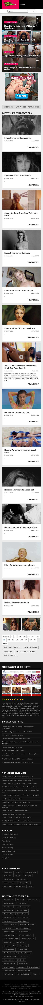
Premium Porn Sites (9, 838)
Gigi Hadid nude (9, 935)
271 (33, 636)
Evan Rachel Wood (10, 956)
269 (24, 636)
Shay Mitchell (22, 903)
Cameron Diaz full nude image (18, 290)
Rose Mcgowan (22, 949)
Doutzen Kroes (9, 949)
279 (31, 640)
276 (18, 640)
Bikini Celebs (8, 879)
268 (20, 636)
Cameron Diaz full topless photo (19, 328)
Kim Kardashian (9, 921)
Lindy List (5, 858)
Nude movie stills (10, 655)
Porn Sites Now (7, 854)
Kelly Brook (20, 960)
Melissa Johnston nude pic (16, 602)
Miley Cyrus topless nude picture (19, 565)
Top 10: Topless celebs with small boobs (16, 817)
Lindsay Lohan (22, 921)
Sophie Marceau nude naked (17, 175)
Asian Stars (7, 876)
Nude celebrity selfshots (12, 647)
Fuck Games (6, 841)
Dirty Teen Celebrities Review (12, 735)
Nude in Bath (20, 886)
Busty (31, 886)
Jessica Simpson (23, 917)
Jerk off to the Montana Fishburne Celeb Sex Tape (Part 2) (20, 367)
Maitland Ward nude (25, 935)
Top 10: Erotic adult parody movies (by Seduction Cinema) (19, 806)
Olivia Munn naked (10, 946)
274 (9, 640)
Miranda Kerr (8, 928)
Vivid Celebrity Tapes (13, 699)
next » (5, 643)
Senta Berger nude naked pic (17, 138)
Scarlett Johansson (10, 924)
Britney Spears (22, 910)
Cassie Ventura (9, 970)
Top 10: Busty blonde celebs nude (14, 814)
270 (29, 636)
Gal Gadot (20, 900)
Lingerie (18, 872)
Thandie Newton (9, 963)
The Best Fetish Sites (9, 834)
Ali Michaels (8, 907)
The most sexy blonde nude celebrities (16, 739)
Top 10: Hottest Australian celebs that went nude (20, 787)
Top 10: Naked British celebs (12, 799)
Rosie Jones (21, 967)
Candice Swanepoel (22, 928)
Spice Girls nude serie (27, 924)
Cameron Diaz (8, 914)
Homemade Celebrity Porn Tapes (13, 750)
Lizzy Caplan (24, 956)
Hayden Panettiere (24, 970)
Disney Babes (24, 883)
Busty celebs (8, 651)
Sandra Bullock (9, 967)
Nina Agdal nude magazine (16, 412)
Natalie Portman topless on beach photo (20, 451)
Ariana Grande (8, 900)
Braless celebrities (30, 647)
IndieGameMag (7, 848)
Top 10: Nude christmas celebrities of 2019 (17, 777)
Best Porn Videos (8, 844)
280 (35, 640)
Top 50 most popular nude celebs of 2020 (17, 732)
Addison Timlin (9, 931)
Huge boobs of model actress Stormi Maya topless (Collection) (20, 755)
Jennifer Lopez (9, 917)
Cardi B (35, 974)
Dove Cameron (33, 900)
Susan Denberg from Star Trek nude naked (21, 214)
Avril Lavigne (23, 963)
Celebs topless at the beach (25, 651)
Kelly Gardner (8, 960)
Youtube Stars (21, 879)
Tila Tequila (8, 942)
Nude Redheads (30, 872)
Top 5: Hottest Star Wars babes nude (15, 811)
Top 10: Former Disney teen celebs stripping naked (20, 824)
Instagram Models (10, 883)
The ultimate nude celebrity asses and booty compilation (18, 727)
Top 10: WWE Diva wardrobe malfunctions (17, 821)
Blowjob (28, 876)
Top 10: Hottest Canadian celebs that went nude (19, 783)
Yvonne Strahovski (28, 939)
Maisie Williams (9, 903)
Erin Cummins (8, 974)
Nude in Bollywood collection (12, 747)
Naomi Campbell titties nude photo (20, 527)
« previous (6, 636)
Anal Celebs (8, 872)
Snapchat (18, 876)
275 (13, 640)
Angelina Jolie (8, 910)
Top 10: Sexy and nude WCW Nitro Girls (16, 802)
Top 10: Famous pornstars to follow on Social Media (20, 795)
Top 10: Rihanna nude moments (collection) (17, 780)
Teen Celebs (8, 886)
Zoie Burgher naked (10, 953)
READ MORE (33, 147)
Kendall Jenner (25, 953)
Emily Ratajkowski (23, 974)
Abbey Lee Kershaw (22, 907)
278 (26, 640)
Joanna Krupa (33, 967)
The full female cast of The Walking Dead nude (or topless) (20, 743)
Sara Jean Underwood (11, 939)
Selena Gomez (22, 914)
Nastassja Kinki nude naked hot (19, 490)
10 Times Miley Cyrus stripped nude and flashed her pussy (20, 791)
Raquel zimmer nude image (17, 253)
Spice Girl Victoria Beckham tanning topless (17, 762)
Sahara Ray (23, 946)
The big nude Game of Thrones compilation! (17, 759)
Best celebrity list (8, 851)
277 (22, 640)
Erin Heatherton (23, 931)
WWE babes (20, 942)
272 (37, 636)
